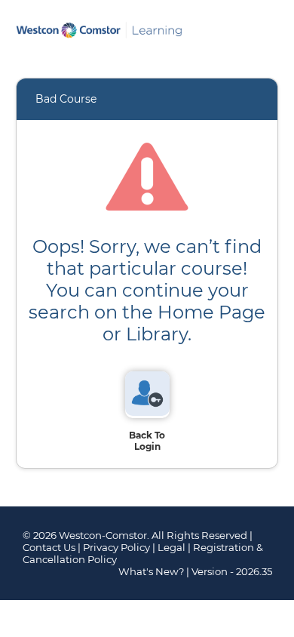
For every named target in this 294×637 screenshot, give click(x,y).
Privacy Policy (116, 547)
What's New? (151, 571)
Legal (171, 547)
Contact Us (49, 547)
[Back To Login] (147, 412)
